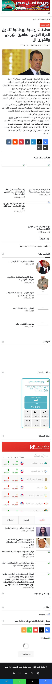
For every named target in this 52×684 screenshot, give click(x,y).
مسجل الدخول (35, 246)
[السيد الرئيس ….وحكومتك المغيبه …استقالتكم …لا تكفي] (43, 298)
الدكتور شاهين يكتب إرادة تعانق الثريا (19, 528)
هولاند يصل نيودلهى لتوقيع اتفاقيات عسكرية (39, 228)
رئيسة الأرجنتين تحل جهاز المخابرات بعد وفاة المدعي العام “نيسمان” (14, 192)
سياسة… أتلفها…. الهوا (25, 324)
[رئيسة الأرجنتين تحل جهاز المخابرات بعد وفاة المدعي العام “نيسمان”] (13, 175)
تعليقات (10, 520)
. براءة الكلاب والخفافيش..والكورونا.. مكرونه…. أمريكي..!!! (20, 278)
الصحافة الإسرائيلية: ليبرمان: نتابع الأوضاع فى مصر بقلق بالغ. (14, 206)
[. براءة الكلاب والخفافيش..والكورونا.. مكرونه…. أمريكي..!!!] (43, 283)
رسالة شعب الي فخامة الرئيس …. (21, 261)
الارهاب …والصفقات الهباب (23, 308)
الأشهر (26, 520)
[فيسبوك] (45, 141)
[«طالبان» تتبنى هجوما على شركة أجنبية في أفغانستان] (38, 175)
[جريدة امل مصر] (26, 5)
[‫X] (39, 141)
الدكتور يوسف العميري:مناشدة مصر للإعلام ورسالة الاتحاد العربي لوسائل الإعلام (20, 542)
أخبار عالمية (37, 19)
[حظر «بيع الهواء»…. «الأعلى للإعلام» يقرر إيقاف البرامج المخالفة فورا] (43, 566)
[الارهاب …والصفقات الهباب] (43, 314)
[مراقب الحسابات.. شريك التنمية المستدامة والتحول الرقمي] (43, 555)
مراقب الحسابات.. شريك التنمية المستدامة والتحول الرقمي (18, 553)
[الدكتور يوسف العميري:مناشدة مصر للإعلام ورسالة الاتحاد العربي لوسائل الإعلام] (43, 543)
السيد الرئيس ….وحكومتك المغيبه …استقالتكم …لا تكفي (20, 294)
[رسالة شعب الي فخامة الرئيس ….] (43, 267)
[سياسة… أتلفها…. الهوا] (43, 330)
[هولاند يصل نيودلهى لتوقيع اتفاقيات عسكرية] (38, 212)
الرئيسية (45, 19)
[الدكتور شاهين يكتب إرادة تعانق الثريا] (43, 531)
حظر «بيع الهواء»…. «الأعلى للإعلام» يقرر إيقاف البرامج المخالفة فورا (18, 564)
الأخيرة (42, 520)
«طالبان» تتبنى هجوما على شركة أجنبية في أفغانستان (39, 191)
